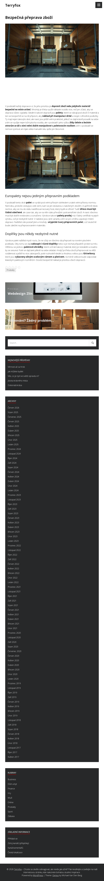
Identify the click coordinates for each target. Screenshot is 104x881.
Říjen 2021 (12, 596)
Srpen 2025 (13, 412)
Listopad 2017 (14, 747)
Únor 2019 (12, 715)
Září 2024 (12, 462)
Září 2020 (12, 642)
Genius (55, 875)
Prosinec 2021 (14, 587)
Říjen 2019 (12, 692)
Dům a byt (12, 784)
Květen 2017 (13, 757)
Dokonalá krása (15, 385)
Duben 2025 (13, 430)
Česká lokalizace (15, 852)
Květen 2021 (13, 614)
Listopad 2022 (14, 550)
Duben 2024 (13, 481)
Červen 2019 (13, 701)
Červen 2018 (13, 734)
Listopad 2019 (14, 688)
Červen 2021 (13, 609)
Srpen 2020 (13, 646)
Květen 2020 (13, 660)
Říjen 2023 (12, 504)
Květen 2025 (13, 426)
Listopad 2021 (14, 591)
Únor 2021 (12, 628)
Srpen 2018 (13, 729)
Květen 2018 (13, 738)
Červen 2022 (13, 564)
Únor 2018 (12, 743)
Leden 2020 (13, 678)
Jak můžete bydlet (15, 371)
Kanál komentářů (15, 847)
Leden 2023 (13, 541)
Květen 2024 (13, 476)
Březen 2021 (13, 623)
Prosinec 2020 (14, 632)
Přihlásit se (13, 838)
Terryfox (12, 5)
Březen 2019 (13, 711)
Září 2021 (12, 600)
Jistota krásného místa (18, 380)
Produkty (10, 270)
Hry (9, 793)
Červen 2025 (13, 421)
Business (12, 779)
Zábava (11, 816)
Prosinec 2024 (14, 449)
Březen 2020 (13, 669)
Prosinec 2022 (14, 545)
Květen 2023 (13, 522)
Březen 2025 (13, 435)
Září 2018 (12, 724)
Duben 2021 (13, 619)
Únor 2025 (12, 439)
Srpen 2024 (13, 467)
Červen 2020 (13, 655)
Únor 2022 (12, 577)
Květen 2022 (13, 568)
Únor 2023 (12, 536)
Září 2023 (12, 508)
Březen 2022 (13, 573)
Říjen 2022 (12, 554)
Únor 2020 (12, 674)
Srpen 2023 (13, 513)
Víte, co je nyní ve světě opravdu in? (23, 376)
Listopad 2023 (14, 499)
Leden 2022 (13, 582)
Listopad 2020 (14, 637)
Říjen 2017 (12, 752)
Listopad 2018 (14, 720)
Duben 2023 (13, 527)
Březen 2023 (13, 531)
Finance (11, 788)
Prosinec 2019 (14, 683)
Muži (10, 797)
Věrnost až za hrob (16, 366)
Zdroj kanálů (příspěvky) (18, 843)
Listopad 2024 (14, 453)
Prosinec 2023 (14, 495)
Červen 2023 (13, 518)
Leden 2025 (13, 444)
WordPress (38, 875)
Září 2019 (12, 697)
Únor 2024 (12, 485)
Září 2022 (12, 559)
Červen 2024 (13, 472)
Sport (10, 811)
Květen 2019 (13, 706)
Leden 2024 (13, 490)
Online (10, 802)
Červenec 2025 (14, 416)
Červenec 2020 (14, 651)
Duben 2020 (13, 665)
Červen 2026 (13, 407)
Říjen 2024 (12, 458)
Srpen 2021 (13, 605)
